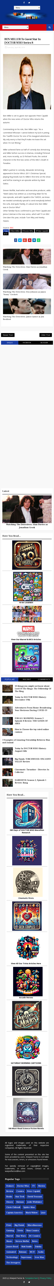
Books (9, 1196)
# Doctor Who (27, 231)
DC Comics (34, 1236)
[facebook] (24, 3)
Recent (27, 679)
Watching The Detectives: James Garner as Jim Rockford (23, 318)
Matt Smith (26, 1246)
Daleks (38, 1246)
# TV (5, 234)
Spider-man (29, 1207)
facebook (27, 343)
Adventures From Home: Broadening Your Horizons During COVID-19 (33, 709)
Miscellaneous (35, 1225)
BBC (12, 227)
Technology (12, 1257)
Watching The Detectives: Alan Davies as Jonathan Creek (25, 268)
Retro (34, 1241)
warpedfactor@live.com (15, 1171)
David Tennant (35, 1196)
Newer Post (8, 335)
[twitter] (29, 3)
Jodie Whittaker (34, 1202)
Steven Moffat (22, 1241)
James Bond (12, 1246)
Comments (44, 679)
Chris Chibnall (13, 1207)
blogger (44, 343)
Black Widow (32, 1212)
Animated (11, 1252)
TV (33, 1186)
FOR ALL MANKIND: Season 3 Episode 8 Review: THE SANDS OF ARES (31, 721)
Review (9, 1191)
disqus (10, 343)
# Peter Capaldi (42, 231)
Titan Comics (32, 1230)
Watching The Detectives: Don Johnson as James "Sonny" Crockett (24, 293)
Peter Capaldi (33, 1191)
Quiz (43, 1212)
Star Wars (21, 1236)
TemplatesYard (31, 1278)
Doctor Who (23, 1186)
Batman (20, 1202)
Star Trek (19, 1196)
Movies (41, 1186)
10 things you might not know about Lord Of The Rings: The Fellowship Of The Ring (33, 689)
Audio (41, 1252)
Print (8, 1225)
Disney (9, 1202)
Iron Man (39, 1257)
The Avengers (13, 1262)
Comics (20, 1191)
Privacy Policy (45, 1278)
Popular (10, 679)
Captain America (14, 1212)
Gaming (10, 1230)
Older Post (45, 335)
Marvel (9, 1236)
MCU (32, 1252)
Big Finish (19, 1225)
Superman (26, 1257)
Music (9, 1241)
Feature (10, 1186)
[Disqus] (27, 380)
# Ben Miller (15, 231)
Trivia (20, 1230)
